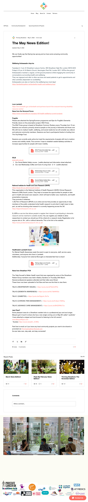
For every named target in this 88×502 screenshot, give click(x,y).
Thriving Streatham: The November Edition (70, 382)
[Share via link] (25, 346)
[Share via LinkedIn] (21, 346)
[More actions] (75, 38)
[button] (82, 26)
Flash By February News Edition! (43, 382)
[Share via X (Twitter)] (17, 346)
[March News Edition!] (16, 371)
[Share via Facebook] (13, 346)
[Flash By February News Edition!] (44, 371)
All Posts (6, 25)
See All (82, 361)
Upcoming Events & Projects (36, 25)
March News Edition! (13, 381)
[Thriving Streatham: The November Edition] (71, 371)
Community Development (18, 25)
